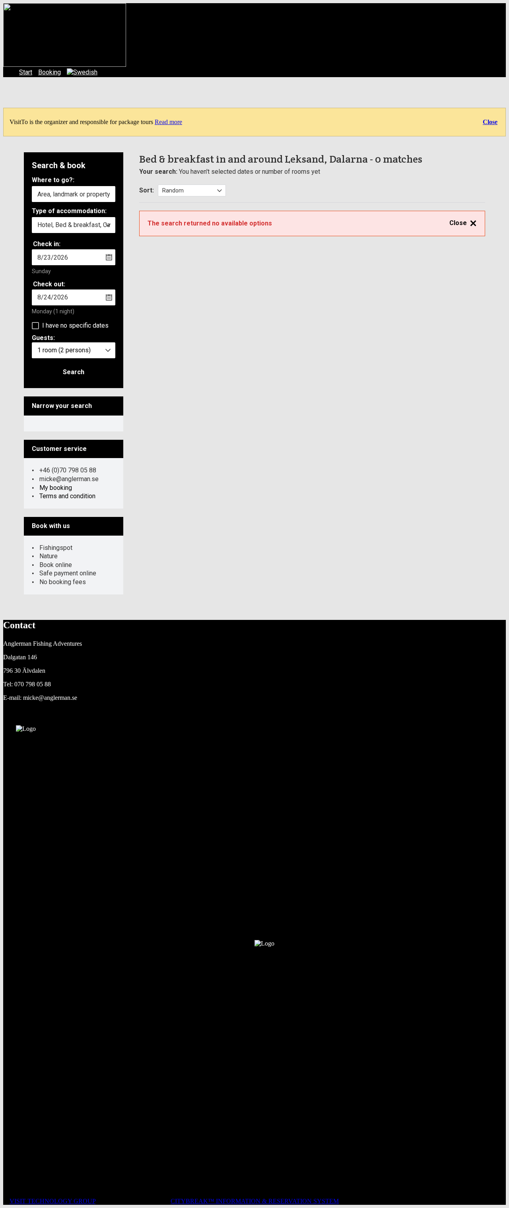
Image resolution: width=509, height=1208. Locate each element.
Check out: (49, 284)
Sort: (146, 190)
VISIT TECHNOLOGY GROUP (52, 1201)
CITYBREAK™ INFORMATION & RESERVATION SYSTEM (255, 1201)
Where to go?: (53, 180)
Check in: (46, 244)
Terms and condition (67, 496)
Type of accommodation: (69, 211)
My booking (55, 487)
